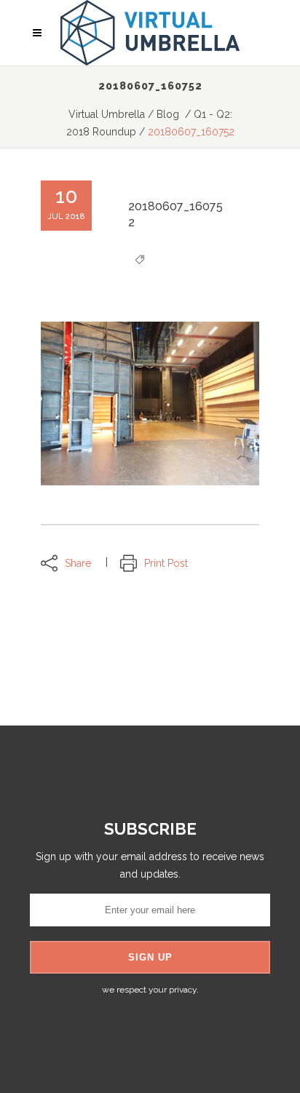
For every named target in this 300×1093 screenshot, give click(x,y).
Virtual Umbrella (106, 114)
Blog (168, 114)
